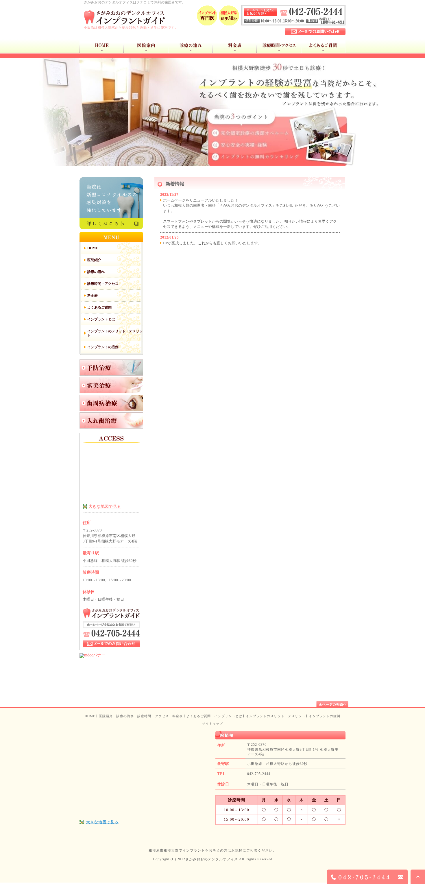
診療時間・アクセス (153, 716)
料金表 (177, 716)
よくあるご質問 (198, 716)
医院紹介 (106, 716)
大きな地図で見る (104, 506)
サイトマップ (212, 723)
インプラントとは (228, 716)
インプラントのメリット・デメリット (275, 716)
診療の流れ (125, 716)
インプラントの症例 (324, 716)
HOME (90, 716)
